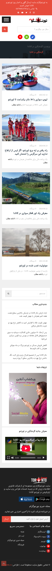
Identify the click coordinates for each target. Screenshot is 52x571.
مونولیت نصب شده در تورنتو (33, 266)
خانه (48, 52)
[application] (26, 448)
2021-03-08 (43, 261)
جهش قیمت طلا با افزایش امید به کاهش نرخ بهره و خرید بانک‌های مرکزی (27, 324)
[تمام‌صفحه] (8, 457)
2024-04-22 (43, 209)
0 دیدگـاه (33, 95)
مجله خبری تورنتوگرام (15, 540)
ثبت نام (21, 536)
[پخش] (43, 457)
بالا (3, 563)
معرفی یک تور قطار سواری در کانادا (30, 213)
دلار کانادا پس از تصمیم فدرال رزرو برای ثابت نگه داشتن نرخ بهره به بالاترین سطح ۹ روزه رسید (28, 356)
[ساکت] (12, 457)
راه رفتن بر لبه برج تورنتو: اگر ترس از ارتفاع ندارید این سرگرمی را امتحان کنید (26, 152)
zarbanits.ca (7, 565)
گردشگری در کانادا (36, 52)
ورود (22, 531)
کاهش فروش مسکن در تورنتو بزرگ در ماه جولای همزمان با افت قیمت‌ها (28, 347)
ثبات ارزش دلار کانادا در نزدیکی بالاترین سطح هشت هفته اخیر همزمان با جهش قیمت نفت (27, 314)
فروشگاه (21, 545)
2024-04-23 (43, 146)
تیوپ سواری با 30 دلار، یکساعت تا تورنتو (27, 99)
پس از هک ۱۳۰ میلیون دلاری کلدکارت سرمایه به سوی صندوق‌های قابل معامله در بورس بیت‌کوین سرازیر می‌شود (27, 336)
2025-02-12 (43, 95)
